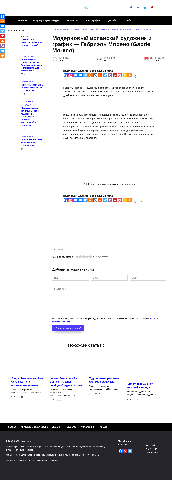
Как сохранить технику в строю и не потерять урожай (31, 42)
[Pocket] (120, 75)
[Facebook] (66, 75)
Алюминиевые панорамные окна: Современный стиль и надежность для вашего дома (31, 65)
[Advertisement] (109, 229)
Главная (22, 20)
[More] (129, 75)
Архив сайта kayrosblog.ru (152, 447)
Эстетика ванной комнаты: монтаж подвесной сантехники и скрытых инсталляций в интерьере (29, 116)
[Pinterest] (115, 75)
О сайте (149, 441)
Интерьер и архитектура (45, 20)
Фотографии (88, 427)
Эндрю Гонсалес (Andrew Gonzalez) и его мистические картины (27, 382)
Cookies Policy (152, 452)
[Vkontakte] (80, 75)
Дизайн (112, 20)
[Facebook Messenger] (75, 75)
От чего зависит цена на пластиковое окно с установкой (32, 88)
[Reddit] (100, 75)
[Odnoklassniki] (90, 75)
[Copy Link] (125, 75)
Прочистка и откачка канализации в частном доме (31, 142)
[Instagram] (70, 75)
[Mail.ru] (95, 75)
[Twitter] (85, 75)
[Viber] (110, 75)
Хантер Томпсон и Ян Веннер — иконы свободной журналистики (66, 382)
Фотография (93, 20)
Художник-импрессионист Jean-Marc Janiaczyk (105, 380)
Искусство (72, 20)
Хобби (127, 20)
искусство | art (60, 249)
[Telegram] (105, 75)
